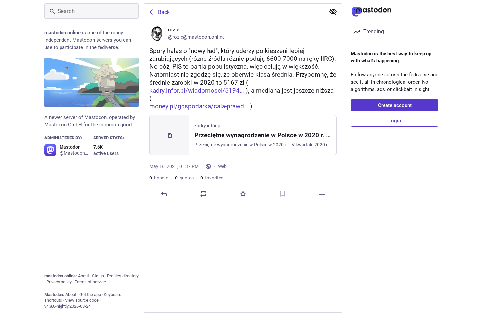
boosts (158, 177)
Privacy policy (59, 281)
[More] (322, 195)
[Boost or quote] (203, 194)
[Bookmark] (283, 194)
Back (164, 12)
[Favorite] (243, 194)
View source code (82, 300)
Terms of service (90, 281)
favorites (211, 177)
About (83, 275)
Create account (395, 105)
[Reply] (164, 194)
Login (394, 121)
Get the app (90, 294)
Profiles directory (123, 275)
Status (98, 275)
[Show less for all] (333, 12)
